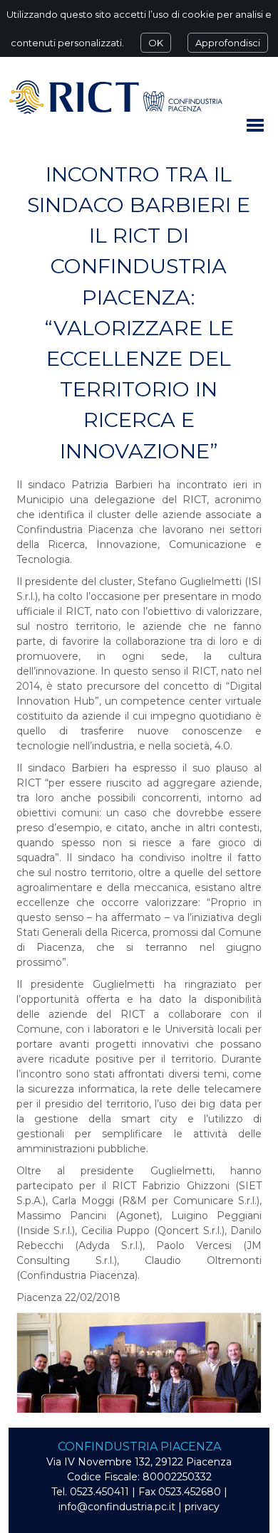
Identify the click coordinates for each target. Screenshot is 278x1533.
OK (155, 42)
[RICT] (115, 97)
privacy (202, 1506)
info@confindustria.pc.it (116, 1506)
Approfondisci (227, 42)
